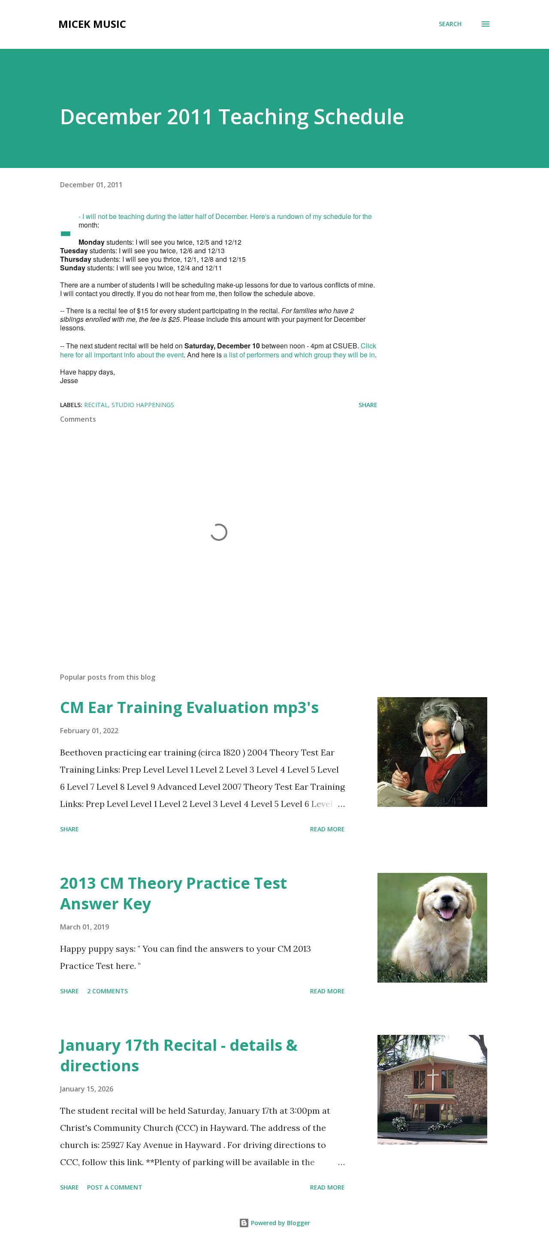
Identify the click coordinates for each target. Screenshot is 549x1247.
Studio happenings (143, 405)
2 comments (107, 991)
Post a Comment (114, 1187)
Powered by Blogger (279, 1223)
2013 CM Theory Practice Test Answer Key (173, 893)
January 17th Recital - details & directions (179, 1055)
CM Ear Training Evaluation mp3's (189, 707)
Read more (327, 829)
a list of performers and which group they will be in (299, 355)
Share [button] (368, 405)
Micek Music (92, 24)
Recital (96, 405)
